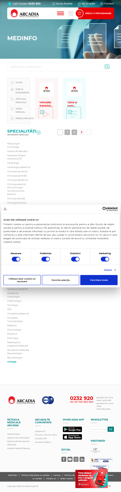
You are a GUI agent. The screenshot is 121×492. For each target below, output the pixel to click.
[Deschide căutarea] (71, 13)
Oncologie (12, 305)
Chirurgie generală (17, 175)
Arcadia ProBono (43, 442)
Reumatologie (14, 357)
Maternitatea (13, 434)
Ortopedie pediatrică (18, 313)
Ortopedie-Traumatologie (15, 320)
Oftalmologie (14, 301)
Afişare (108, 270)
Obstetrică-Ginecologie (13, 295)
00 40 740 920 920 (81, 401)
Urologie (11, 361)
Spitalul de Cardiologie (18, 438)
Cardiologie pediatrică (18, 167)
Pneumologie (14, 329)
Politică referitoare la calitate (35, 475)
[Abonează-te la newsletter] (111, 429)
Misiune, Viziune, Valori (46, 435)
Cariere (57, 475)
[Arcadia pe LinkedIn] (82, 459)
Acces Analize (64, 3)
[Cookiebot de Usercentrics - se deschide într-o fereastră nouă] (105, 209)
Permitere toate (99, 280)
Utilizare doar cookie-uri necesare (22, 280)
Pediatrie (12, 325)
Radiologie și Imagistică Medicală (17, 344)
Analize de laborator (17, 151)
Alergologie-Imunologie (13, 145)
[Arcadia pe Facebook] (64, 459)
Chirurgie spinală (16, 198)
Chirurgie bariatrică (17, 171)
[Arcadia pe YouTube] (70, 459)
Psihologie (12, 338)
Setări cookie (66, 478)
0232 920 (34, 3)
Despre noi (40, 431)
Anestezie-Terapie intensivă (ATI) (16, 157)
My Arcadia (88, 3)
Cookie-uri (51, 478)
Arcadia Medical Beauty (18, 448)
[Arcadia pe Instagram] (76, 459)
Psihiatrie (12, 334)
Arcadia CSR (41, 438)
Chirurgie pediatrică (17, 180)
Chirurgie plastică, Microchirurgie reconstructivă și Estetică (16, 189)
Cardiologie (13, 163)
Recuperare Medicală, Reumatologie (18, 352)
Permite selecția (60, 280)
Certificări (13, 475)
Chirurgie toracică (16, 202)
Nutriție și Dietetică (17, 289)
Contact (109, 3)
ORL (9, 309)
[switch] (45, 259)
